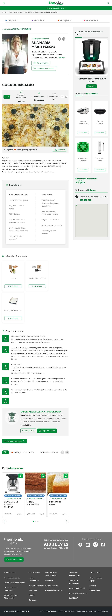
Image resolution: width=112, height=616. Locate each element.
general (42, 12)
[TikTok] (103, 544)
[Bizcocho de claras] (58, 485)
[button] (108, 3)
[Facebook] (80, 544)
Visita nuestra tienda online (55, 8)
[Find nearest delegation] (4, 3)
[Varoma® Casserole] (100, 110)
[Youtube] (87, 544)
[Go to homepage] (56, 3)
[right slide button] (67, 521)
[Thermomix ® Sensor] (100, 147)
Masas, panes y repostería (13, 495)
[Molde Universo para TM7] (83, 147)
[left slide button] (4, 521)
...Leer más (61, 58)
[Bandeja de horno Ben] (13, 300)
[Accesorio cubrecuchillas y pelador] (83, 110)
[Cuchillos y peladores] (37, 268)
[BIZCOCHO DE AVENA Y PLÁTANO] (13, 485)
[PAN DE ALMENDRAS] (35, 485)
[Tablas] (13, 268)
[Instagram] (95, 544)
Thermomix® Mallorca (15, 12)
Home (4, 12)
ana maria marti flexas (31, 12)
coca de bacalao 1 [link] (52, 12)
